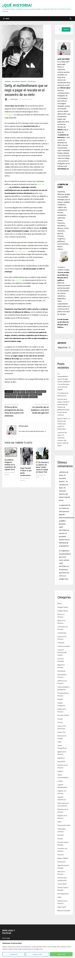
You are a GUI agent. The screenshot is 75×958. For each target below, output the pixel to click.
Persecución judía (63, 825)
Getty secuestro (10, 394)
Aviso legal (6, 938)
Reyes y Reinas (62, 858)
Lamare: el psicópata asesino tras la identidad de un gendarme (64, 539)
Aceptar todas (61, 954)
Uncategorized (62, 894)
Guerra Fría (61, 732)
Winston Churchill (63, 910)
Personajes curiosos (19, 81)
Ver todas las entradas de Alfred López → (32, 431)
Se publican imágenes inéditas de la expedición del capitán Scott (10, 465)
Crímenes (8, 81)
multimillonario (10, 397)
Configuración (14, 954)
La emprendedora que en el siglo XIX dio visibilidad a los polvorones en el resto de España (63, 382)
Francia (60, 722)
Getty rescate (40, 391)
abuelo (17, 391)
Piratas (60, 839)
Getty (23, 391)
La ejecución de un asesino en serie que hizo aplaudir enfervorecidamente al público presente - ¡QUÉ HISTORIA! (66, 517)
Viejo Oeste (61, 907)
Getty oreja (30, 391)
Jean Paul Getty (23, 394)
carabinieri (18, 280)
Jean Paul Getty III (35, 394)
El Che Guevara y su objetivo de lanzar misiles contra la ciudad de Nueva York (42, 467)
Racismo (60, 854)
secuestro (33, 397)
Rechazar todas (37, 954)
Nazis (59, 822)
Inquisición (61, 761)
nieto (19, 397)
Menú (7, 19)
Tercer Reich (62, 884)
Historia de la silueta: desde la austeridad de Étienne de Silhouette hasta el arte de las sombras (63, 407)
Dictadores (61, 671)
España (60, 699)
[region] (37, 949)
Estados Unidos (63, 715)
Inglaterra (61, 758)
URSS (59, 897)
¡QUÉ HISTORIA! (17, 5)
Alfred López (14, 99)
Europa (60, 719)
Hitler (59, 742)
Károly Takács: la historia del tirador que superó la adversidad (63, 423)
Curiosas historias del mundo (61, 652)
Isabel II (60, 771)
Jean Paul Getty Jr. (21, 251)
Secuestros (32, 81)
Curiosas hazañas (63, 646)
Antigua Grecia (62, 607)
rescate (25, 397)
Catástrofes (61, 633)
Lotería (60, 781)
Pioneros (60, 835)
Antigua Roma (62, 611)
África (59, 603)
